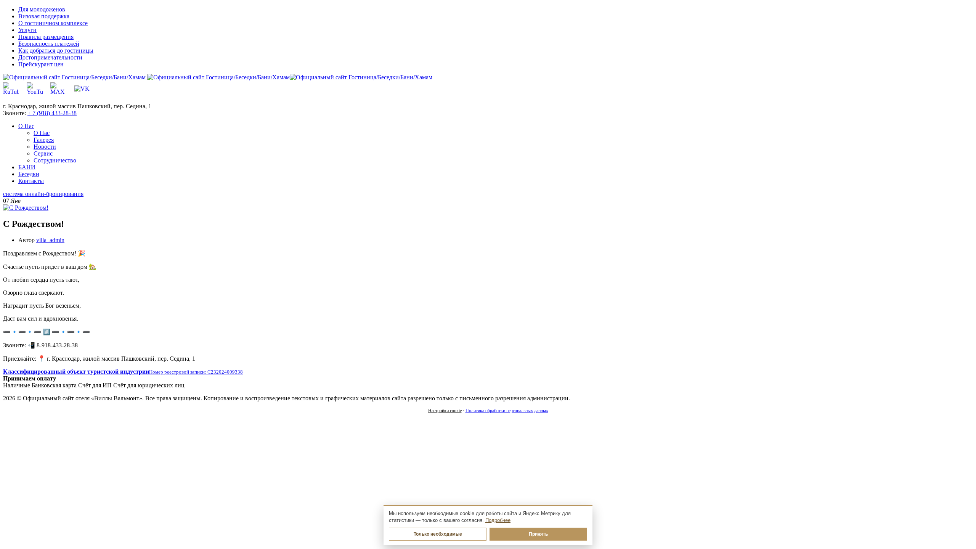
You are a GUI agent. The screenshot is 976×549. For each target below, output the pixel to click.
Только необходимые (438, 534)
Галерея (44, 139)
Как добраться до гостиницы (55, 50)
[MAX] (58, 89)
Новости (45, 146)
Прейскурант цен (41, 64)
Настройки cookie (445, 410)
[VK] (82, 89)
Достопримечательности (50, 57)
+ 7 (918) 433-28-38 (52, 113)
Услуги (27, 30)
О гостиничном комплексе (53, 23)
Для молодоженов (41, 9)
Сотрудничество (55, 160)
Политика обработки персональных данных (507, 410)
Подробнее (497, 520)
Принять (538, 534)
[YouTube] (35, 89)
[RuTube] (11, 89)
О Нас (42, 133)
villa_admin (50, 240)
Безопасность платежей (48, 43)
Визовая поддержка (43, 16)
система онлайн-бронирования (43, 194)
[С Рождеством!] (25, 207)
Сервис (43, 153)
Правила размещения (46, 37)
